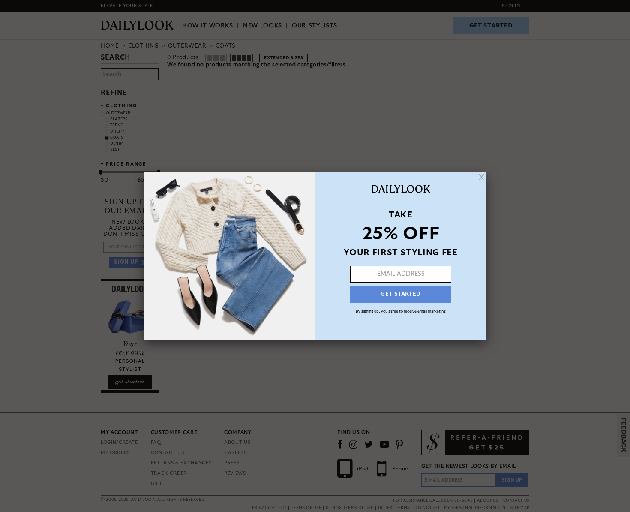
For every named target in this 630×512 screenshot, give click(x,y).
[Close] (481, 177)
